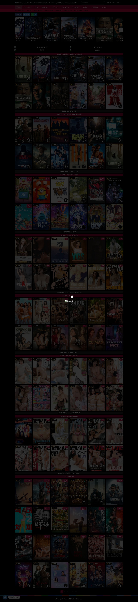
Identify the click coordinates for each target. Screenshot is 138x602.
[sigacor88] (69, 301)
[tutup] (72, 297)
